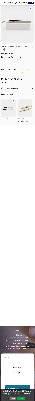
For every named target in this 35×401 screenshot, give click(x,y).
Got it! (31, 3)
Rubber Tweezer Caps (5, 118)
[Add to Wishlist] (32, 48)
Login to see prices (23, 71)
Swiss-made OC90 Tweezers (23, 118)
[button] (17, 357)
